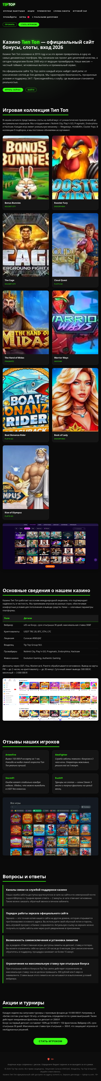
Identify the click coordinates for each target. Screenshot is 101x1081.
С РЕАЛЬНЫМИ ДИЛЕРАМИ (45, 17)
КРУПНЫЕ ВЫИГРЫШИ (14, 11)
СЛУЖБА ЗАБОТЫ (62, 11)
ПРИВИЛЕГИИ (44, 11)
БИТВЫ (24, 17)
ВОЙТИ (31, 90)
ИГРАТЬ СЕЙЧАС (13, 90)
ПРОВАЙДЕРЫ (10, 17)
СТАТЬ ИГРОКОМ (29, 25)
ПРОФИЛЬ (10, 25)
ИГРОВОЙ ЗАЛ (80, 11)
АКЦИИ (31, 11)
